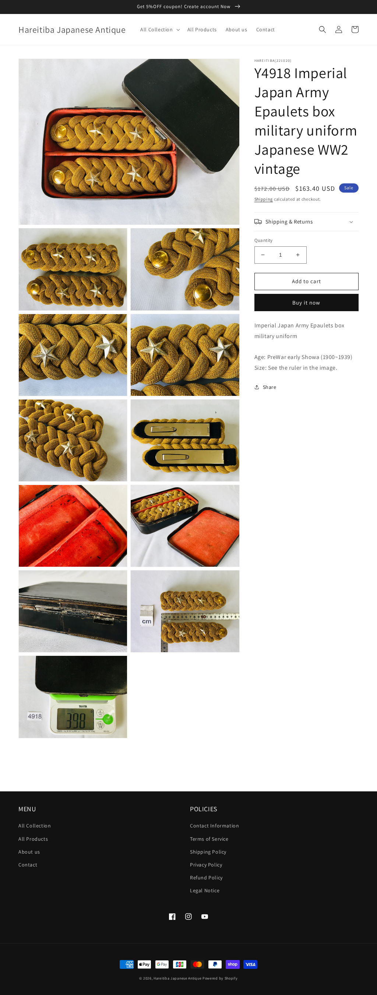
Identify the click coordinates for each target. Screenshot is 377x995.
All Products (33, 839)
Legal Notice (204, 890)
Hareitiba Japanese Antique (177, 978)
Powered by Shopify (220, 978)
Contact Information (214, 825)
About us (29, 851)
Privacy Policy (206, 864)
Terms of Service (209, 839)
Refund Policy (206, 877)
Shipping (263, 199)
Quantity (263, 240)
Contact (27, 864)
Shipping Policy (208, 851)
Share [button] (269, 387)
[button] (159, 29)
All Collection (34, 825)
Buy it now (306, 302)
